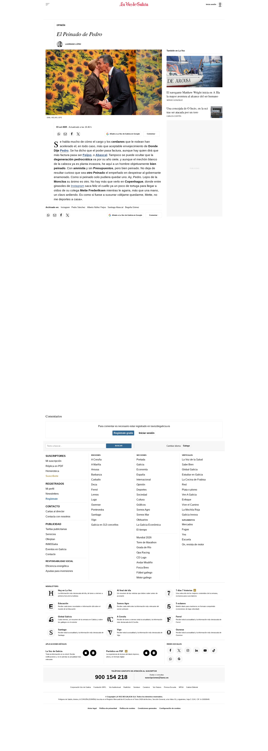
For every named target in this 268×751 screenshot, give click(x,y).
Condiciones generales (147, 708)
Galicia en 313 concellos (104, 524)
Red (184, 484)
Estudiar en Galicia (192, 474)
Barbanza (96, 474)
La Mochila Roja (191, 509)
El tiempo (141, 529)
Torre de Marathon (146, 542)
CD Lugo (141, 557)
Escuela (186, 539)
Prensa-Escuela (170, 687)
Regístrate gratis (123, 433)
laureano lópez (73, 44)
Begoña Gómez (132, 207)
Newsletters (52, 493)
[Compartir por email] (65, 134)
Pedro (64, 150)
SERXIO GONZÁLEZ (175, 100)
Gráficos (141, 504)
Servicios (51, 534)
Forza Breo (142, 567)
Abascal (101, 155)
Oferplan (50, 539)
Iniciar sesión (146, 433)
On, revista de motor (193, 544)
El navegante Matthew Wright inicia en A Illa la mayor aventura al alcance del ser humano (193, 94)
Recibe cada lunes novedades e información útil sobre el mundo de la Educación (79, 606)
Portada (140, 459)
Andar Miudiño (144, 562)
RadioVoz (127, 687)
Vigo (93, 519)
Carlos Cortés (174, 116)
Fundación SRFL (100, 687)
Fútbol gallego (144, 572)
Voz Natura (157, 687)
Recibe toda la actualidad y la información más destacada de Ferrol (198, 619)
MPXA (181, 687)
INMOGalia (52, 544)
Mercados (187, 524)
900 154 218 (111, 677)
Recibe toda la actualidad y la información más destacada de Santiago (80, 632)
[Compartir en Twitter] (78, 134)
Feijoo (87, 155)
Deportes (141, 489)
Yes (184, 534)
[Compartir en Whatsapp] (59, 134)
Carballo (96, 479)
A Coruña (96, 459)
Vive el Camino (190, 504)
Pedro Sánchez (78, 207)
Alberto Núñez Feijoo (96, 207)
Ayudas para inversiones (59, 571)
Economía (142, 469)
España (140, 474)
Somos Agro (143, 509)
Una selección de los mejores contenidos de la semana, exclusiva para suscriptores (197, 593)
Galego (186, 446)
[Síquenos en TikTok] (214, 650)
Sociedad (141, 494)
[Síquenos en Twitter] (179, 650)
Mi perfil (50, 488)
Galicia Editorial (192, 687)
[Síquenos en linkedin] (196, 650)
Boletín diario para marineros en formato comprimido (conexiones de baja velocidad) (195, 606)
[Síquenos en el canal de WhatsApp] (170, 659)
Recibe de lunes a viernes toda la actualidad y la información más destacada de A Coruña (139, 619)
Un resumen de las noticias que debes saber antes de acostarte (137, 593)
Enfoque (186, 499)
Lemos (95, 494)
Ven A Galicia (189, 494)
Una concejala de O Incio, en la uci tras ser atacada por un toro (187, 110)
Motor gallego (144, 577)
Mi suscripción (53, 460)
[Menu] (48, 4)
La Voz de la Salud (192, 459)
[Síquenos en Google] (179, 659)
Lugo (94, 499)
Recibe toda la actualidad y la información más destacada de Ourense (198, 632)
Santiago (96, 514)
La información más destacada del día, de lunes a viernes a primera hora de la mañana (80, 593)
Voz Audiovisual (115, 687)
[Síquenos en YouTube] (205, 650)
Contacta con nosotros (58, 516)
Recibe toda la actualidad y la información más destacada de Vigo (139, 632)
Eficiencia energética (57, 566)
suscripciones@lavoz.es (156, 677)
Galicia (140, 464)
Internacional (143, 479)
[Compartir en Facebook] (71, 134)
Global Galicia (190, 469)
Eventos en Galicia (56, 549)
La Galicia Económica (148, 524)
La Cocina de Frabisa (194, 479)
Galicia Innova (190, 514)
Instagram (77, 186)
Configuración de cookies (170, 708)
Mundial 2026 (144, 537)
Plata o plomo (189, 489)
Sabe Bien (188, 464)
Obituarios (142, 519)
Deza (94, 484)
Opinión (140, 484)
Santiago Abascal (115, 207)
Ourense (96, 504)
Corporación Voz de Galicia (80, 687)
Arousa (95, 469)
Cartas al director (55, 511)
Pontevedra (97, 509)
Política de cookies (127, 708)
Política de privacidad (108, 708)
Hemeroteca (52, 471)
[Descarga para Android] (93, 653)
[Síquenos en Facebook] (170, 650)
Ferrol (94, 489)
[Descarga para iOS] (86, 653)
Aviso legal (92, 708)
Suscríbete (52, 476)
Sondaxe (136, 687)
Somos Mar (142, 514)
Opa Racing (143, 552)
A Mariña (96, 464)
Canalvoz (146, 687)
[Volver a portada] (134, 4)
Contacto (51, 554)
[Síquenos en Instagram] (188, 650)
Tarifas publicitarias (56, 529)
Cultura (140, 499)
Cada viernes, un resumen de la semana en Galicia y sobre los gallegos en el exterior (80, 619)
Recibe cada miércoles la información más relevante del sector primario (138, 606)
